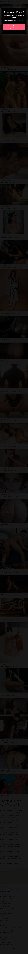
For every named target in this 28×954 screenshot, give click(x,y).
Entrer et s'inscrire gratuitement (14, 27)
